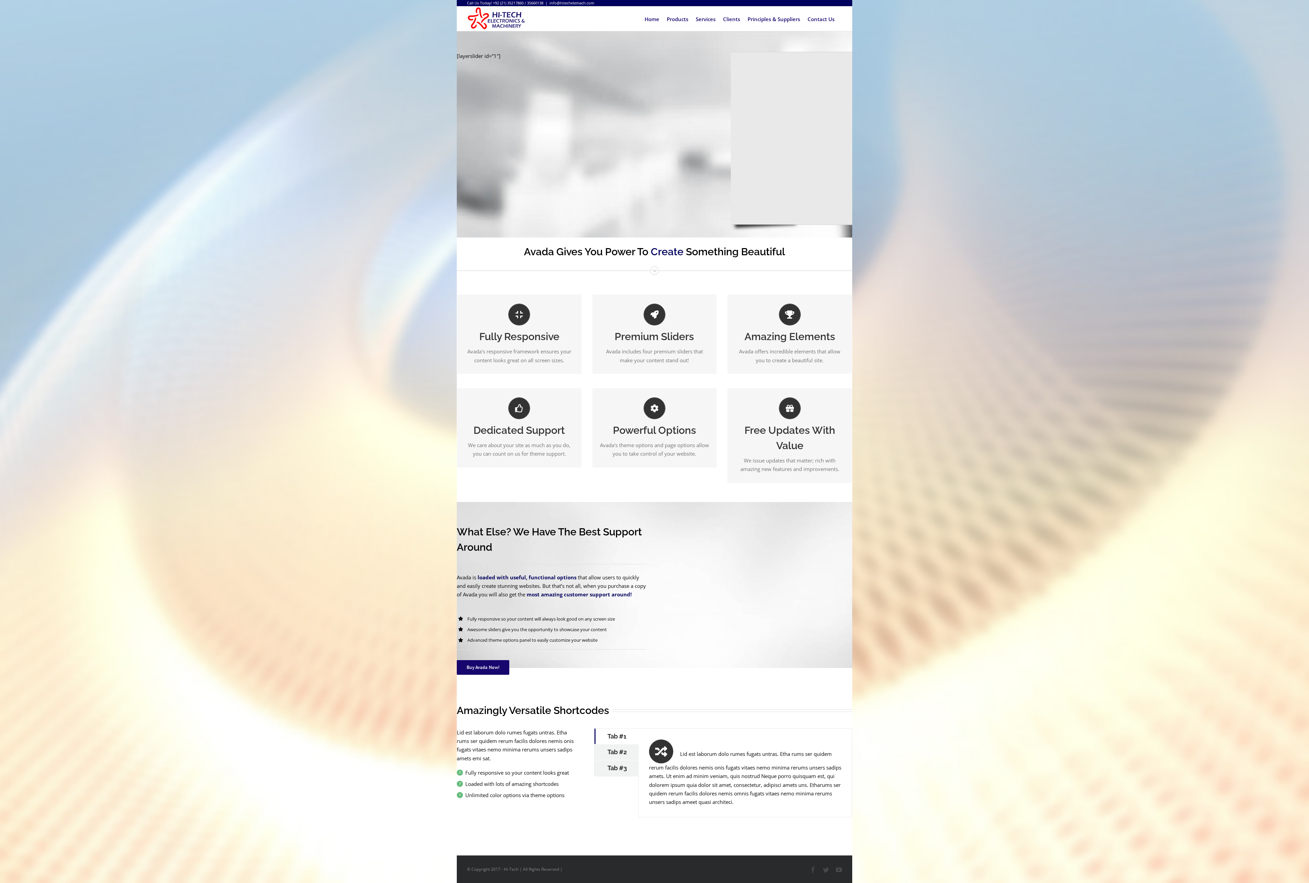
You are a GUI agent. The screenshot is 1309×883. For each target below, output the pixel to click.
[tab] (617, 736)
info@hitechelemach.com (572, 2)
